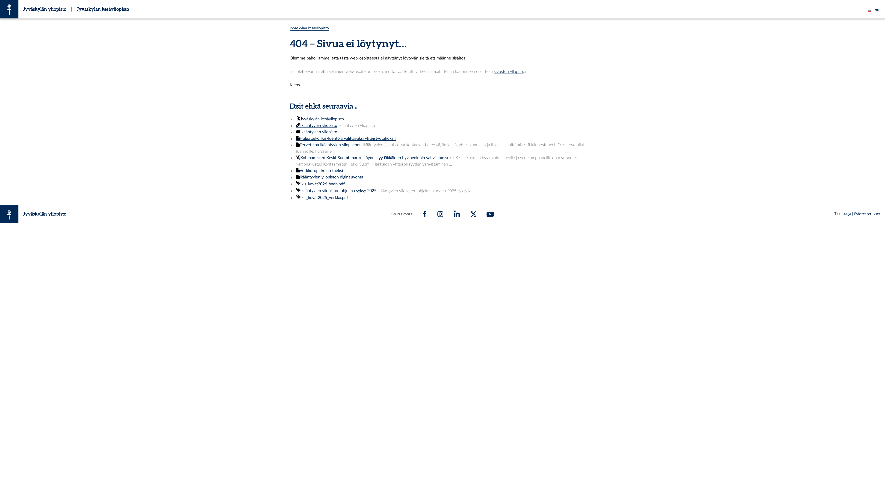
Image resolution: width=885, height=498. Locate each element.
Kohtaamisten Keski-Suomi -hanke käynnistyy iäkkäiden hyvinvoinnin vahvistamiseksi (377, 158)
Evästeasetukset (867, 214)
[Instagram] (440, 214)
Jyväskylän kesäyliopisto (103, 9)
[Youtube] (490, 214)
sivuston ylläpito (508, 72)
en (877, 9)
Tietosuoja (842, 214)
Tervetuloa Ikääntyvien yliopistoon (331, 145)
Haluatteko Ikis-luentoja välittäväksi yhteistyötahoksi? (348, 138)
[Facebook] (425, 214)
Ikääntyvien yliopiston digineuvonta (331, 177)
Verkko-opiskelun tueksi (321, 171)
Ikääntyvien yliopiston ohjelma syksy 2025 (338, 191)
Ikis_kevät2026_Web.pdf (322, 184)
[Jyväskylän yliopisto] (9, 9)
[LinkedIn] (457, 214)
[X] (473, 214)
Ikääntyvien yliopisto (318, 125)
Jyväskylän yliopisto (44, 9)
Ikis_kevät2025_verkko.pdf (324, 198)
